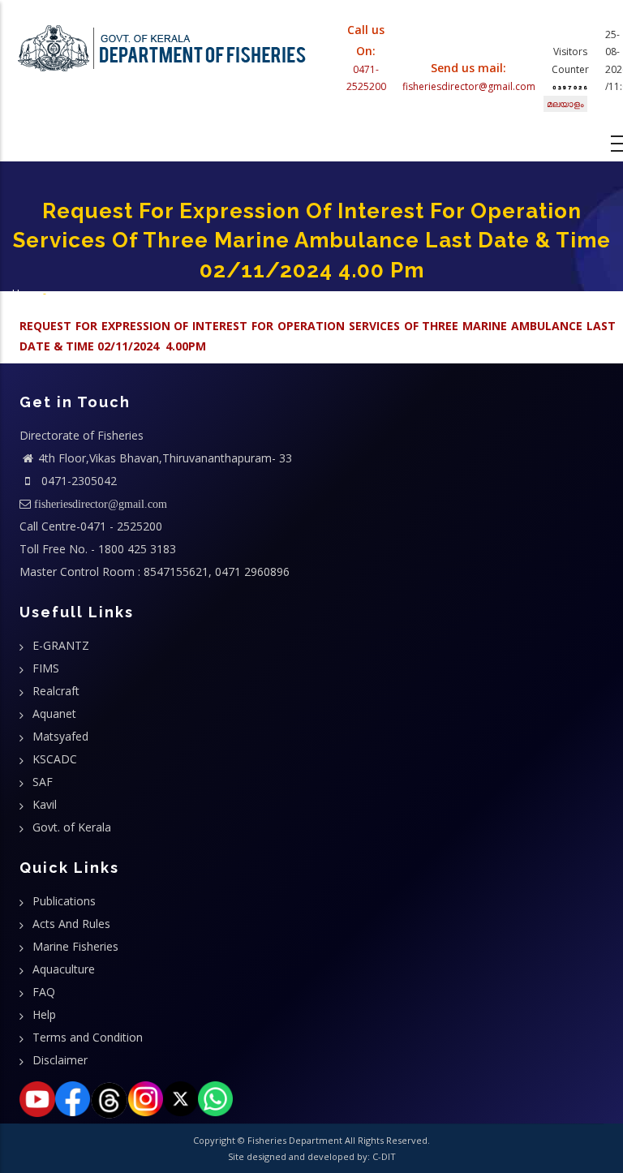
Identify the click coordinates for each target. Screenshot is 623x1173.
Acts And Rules (71, 923)
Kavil (44, 804)
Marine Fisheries (75, 946)
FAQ (43, 991)
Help (44, 1014)
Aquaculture (63, 969)
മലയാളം (565, 103)
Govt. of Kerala (71, 827)
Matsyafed (60, 736)
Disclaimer (60, 1060)
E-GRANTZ (60, 645)
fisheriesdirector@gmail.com (468, 86)
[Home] (162, 44)
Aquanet (54, 713)
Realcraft (55, 690)
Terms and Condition (87, 1037)
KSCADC (54, 759)
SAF (42, 781)
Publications (64, 901)
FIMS (45, 668)
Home (26, 293)
